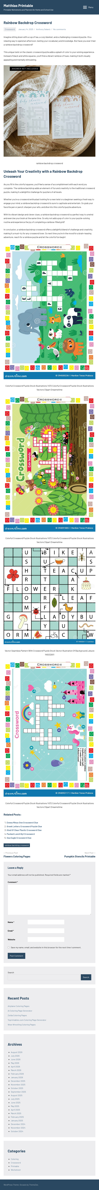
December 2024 (18, 1124)
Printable (15, 1166)
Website (11, 939)
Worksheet (16, 1170)
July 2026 (15, 1056)
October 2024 (17, 1131)
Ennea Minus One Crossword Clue (22, 822)
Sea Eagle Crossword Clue (19, 837)
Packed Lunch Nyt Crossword (21, 834)
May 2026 (15, 1063)
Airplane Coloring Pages (18, 1006)
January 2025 (17, 1120)
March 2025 (16, 1113)
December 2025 (18, 1081)
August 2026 (16, 1052)
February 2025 (17, 1117)
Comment (13, 882)
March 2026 (16, 1070)
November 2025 (18, 1084)
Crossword (10, 29)
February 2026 (17, 1074)
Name (11, 922)
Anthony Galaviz (43, 29)
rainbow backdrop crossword (17, 845)
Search (11, 972)
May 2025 (15, 1106)
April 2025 (15, 1109)
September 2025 (18, 1091)
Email (11, 930)
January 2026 (17, 1077)
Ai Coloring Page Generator (20, 1010)
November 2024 (18, 1127)
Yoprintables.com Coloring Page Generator (27, 1020)
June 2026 (15, 1059)
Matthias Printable (18, 5)
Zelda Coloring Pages (17, 1015)
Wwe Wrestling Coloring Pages (22, 1024)
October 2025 (17, 1088)
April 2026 (15, 1066)
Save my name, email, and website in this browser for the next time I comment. (46, 947)
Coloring (15, 1159)
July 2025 (15, 1099)
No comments (59, 29)
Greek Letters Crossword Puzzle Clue (24, 826)
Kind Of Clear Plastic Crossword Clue (24, 830)
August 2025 (16, 1095)
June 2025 (15, 1102)
